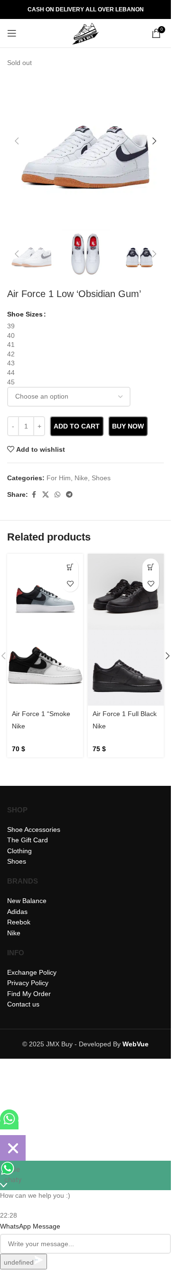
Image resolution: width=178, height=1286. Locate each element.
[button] (16, 140)
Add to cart (77, 426)
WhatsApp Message (30, 1226)
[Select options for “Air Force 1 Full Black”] (150, 567)
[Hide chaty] (13, 1148)
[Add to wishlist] (70, 583)
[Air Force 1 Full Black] (126, 592)
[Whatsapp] (9, 1125)
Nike (18, 726)
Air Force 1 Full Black (125, 714)
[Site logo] (85, 33)
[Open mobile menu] (11, 33)
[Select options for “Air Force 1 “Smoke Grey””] (70, 567)
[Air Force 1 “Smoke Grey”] (45, 592)
